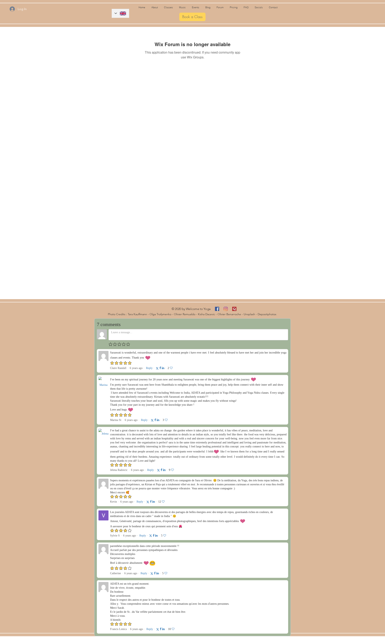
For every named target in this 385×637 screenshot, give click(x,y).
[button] (207, 7)
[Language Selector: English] (120, 13)
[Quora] (234, 309)
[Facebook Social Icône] (217, 309)
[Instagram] (226, 309)
